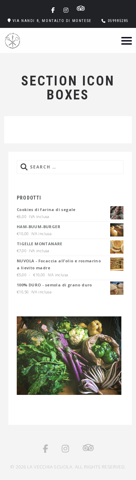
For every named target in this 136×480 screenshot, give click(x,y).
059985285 (118, 20)
